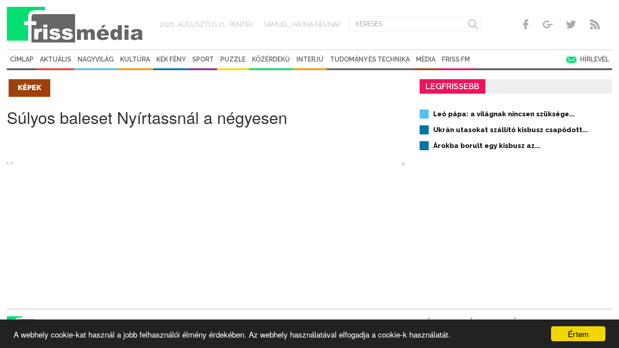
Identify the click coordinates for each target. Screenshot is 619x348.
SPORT (203, 59)
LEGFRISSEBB (452, 86)
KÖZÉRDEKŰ (271, 59)
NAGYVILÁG (95, 59)
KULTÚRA (135, 59)
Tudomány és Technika (370, 59)
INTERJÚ (310, 59)
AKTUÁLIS (55, 59)
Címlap (22, 59)
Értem (578, 333)
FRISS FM (456, 59)
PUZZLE (233, 59)
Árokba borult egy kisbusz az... (486, 146)
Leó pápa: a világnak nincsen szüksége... (504, 114)
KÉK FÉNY (171, 59)
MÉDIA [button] (425, 59)
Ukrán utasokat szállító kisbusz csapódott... (510, 130)
